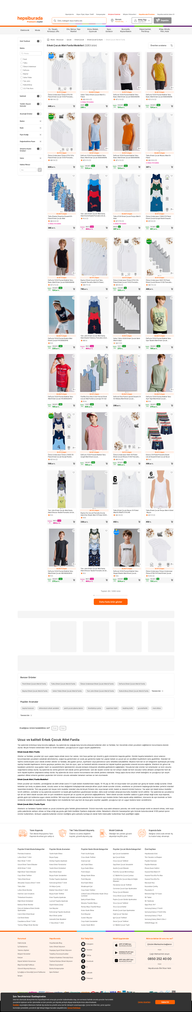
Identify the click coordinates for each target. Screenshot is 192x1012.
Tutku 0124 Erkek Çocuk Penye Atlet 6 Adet (126, 217)
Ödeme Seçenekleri (56, 965)
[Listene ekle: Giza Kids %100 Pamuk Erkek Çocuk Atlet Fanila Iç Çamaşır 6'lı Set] (106, 356)
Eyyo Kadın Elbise (87, 868)
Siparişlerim (69, 14)
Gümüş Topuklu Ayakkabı (58, 861)
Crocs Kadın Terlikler (88, 857)
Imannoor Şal (85, 861)
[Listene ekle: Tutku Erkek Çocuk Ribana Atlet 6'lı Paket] (171, 115)
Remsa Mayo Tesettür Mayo (91, 907)
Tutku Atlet (21, 886)
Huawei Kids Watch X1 (152, 872)
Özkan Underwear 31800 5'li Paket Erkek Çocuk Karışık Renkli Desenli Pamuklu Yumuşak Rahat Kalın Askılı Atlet (158, 217)
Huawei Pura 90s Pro (152, 879)
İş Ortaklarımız (23, 947)
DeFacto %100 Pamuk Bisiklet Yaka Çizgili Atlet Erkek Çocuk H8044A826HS (93, 456)
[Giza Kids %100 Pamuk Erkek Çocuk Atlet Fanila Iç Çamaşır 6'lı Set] (94, 373)
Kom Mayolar (85, 914)
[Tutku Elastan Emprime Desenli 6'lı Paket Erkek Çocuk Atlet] (61, 193)
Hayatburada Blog (55, 943)
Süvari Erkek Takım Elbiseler (27, 864)
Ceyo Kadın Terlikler (88, 890)
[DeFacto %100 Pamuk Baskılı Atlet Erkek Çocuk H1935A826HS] (61, 315)
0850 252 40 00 (159, 959)
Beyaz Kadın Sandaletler (57, 875)
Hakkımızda (22, 943)
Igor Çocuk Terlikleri (120, 918)
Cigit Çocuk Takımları (120, 914)
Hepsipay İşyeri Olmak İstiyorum (60, 950)
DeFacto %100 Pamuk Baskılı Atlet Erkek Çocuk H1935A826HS (60, 339)
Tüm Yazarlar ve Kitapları (153, 857)
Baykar (25, 74)
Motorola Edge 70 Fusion (153, 894)
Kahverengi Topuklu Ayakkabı (59, 912)
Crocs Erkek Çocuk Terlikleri (123, 896)
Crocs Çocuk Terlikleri (120, 861)
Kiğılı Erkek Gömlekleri (25, 901)
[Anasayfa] (48, 39)
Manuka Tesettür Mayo (89, 903)
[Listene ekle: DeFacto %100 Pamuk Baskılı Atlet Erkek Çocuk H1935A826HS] (73, 297)
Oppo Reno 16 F (150, 905)
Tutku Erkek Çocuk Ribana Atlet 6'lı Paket (158, 156)
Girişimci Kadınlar (114, 14)
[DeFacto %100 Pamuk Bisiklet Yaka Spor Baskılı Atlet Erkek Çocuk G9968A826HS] (159, 315)
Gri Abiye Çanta (54, 886)
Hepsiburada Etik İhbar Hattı (159, 968)
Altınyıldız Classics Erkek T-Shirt (29, 883)
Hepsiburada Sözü (151, 854)
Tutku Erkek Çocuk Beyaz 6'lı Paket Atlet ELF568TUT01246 (125, 511)
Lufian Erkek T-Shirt (24, 857)
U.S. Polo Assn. (28, 88)
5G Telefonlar (149, 901)
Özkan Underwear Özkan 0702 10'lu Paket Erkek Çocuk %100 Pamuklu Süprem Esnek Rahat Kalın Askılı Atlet (61, 156)
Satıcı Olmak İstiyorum (57, 947)
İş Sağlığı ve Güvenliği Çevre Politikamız (31, 972)
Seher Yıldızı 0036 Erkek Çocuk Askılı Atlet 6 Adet (126, 339)
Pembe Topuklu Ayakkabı (58, 879)
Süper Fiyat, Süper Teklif (85, 14)
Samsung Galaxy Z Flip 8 (153, 916)
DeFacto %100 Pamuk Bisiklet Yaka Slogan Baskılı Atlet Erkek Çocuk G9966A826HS (125, 572)
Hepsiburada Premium (147, 14)
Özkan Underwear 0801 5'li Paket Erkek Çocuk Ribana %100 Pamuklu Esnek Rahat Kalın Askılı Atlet (158, 281)
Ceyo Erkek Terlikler (25, 875)
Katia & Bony (27, 85)
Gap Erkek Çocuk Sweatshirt (123, 864)
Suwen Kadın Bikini (88, 925)
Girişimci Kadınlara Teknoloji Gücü (61, 957)
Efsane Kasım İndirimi (152, 868)
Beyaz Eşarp (53, 857)
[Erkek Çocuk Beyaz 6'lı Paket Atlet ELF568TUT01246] (127, 489)
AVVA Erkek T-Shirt (24, 868)
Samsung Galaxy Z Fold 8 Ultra (155, 912)
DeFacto (26, 70)
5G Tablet (148, 897)
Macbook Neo (150, 883)
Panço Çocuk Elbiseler (121, 892)
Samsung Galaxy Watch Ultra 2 (155, 919)
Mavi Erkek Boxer (55, 872)
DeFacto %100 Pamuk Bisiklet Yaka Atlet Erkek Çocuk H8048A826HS (60, 572)
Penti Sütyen (85, 872)
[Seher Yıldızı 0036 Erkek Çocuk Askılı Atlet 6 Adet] (127, 315)
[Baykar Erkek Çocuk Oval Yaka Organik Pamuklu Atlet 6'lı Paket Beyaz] (94, 257)
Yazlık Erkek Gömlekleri (57, 868)
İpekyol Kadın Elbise (88, 899)
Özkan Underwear (29, 66)
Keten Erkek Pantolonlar (57, 864)
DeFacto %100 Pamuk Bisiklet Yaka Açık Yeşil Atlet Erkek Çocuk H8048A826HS (158, 398)
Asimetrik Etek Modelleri (57, 919)
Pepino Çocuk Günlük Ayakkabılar (125, 899)
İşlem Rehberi (54, 972)
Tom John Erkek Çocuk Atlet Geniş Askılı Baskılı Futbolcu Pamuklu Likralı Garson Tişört (94, 337)
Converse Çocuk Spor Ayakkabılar (125, 888)
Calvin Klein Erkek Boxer (26, 914)
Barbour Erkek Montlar (25, 905)
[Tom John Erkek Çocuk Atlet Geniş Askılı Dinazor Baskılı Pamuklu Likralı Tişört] (61, 489)
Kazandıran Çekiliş (151, 886)
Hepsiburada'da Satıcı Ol (165, 14)
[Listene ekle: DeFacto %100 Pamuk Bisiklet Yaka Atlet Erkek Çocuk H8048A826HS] (73, 530)
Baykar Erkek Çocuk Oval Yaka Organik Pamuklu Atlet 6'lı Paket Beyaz (92, 281)
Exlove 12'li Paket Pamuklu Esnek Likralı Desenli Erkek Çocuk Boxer (158, 456)
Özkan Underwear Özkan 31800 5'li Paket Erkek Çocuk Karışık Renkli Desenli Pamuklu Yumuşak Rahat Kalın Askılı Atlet (61, 456)
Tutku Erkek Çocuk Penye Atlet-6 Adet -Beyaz (159, 511)
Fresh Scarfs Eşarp (87, 854)
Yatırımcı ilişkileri (23, 950)
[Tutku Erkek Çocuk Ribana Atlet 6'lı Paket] (159, 132)
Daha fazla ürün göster (110, 602)
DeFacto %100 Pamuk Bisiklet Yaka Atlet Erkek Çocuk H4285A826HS (60, 398)
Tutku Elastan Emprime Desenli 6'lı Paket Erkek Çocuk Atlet (60, 217)
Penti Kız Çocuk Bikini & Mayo (123, 872)
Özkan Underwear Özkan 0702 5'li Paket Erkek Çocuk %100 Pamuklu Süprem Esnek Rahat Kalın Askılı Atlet (61, 96)
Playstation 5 (149, 890)
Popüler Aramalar (151, 861)
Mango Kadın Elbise (88, 875)
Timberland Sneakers (25, 897)
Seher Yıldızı (27, 77)
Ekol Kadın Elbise (87, 883)
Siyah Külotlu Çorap (56, 905)
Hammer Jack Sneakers (26, 894)
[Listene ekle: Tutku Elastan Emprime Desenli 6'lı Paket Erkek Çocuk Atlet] (73, 175)
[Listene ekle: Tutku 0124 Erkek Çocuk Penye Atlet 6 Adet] (139, 175)
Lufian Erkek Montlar (25, 890)
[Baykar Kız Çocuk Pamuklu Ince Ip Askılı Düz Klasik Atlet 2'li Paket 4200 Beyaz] (94, 489)
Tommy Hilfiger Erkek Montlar (28, 925)
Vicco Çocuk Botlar (119, 907)
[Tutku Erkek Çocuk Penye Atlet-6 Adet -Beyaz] (159, 489)
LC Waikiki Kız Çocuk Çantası (123, 875)
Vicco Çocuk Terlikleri (120, 903)
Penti (25, 59)
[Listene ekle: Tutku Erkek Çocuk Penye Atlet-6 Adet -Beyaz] (171, 472)
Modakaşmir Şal (86, 886)
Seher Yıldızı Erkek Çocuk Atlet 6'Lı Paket (93, 96)
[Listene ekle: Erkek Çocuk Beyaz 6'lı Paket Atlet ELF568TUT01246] (139, 472)
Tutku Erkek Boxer (24, 879)
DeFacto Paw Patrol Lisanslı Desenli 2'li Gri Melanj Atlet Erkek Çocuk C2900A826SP (127, 398)
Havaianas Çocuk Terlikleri (122, 885)
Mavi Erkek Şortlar (55, 916)
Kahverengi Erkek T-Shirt (58, 883)
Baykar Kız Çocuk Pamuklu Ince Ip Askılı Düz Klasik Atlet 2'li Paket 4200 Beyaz (94, 514)
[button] (61, 106)
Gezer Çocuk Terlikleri (120, 921)
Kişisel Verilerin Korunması (27, 961)
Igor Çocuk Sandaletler (121, 854)
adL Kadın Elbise (86, 864)
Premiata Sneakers (24, 854)
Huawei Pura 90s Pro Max (154, 875)
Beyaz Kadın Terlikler (56, 894)
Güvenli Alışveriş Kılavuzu (27, 968)
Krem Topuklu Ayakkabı (57, 897)
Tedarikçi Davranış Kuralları (58, 954)
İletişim (20, 976)
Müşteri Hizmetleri (129, 14)
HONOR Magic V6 (151, 923)
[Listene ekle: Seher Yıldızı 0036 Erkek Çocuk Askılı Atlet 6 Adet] (139, 297)
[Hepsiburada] (30, 18)
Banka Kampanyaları (56, 968)
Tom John (26, 81)
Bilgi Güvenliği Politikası (26, 965)
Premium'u (32, 22)
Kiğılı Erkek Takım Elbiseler (27, 872)
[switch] (39, 41)
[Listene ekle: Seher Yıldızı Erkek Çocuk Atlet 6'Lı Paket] (106, 54)
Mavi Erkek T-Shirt (24, 861)
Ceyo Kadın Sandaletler (89, 921)
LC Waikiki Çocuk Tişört (121, 925)
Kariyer (20, 957)
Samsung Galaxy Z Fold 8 (153, 908)
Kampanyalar (100, 14)
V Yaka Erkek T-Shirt (56, 923)
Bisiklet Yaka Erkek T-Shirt (58, 890)
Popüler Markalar (151, 864)
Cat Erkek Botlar (23, 918)
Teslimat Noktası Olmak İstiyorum (60, 961)
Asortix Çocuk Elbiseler (121, 868)
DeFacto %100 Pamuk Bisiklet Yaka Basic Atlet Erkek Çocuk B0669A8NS (126, 96)
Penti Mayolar (86, 879)
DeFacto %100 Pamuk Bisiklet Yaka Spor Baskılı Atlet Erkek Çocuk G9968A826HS (158, 339)
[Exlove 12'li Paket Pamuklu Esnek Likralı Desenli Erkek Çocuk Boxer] (159, 431)
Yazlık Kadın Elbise (55, 854)
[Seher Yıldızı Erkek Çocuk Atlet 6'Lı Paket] (94, 71)
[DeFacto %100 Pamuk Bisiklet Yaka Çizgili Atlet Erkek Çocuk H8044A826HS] (94, 431)
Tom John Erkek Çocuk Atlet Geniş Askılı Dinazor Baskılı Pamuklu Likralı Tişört (61, 511)
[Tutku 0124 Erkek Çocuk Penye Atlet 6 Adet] (127, 193)
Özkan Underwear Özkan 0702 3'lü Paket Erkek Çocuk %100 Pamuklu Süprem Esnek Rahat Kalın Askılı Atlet (126, 281)
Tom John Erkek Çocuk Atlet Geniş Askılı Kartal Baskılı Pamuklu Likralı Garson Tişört (93, 215)
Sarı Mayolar (53, 908)
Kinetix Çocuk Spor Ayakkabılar (124, 910)
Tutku (25, 63)
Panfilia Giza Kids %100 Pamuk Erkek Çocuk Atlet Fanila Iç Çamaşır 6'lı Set (94, 398)
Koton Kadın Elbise (87, 910)
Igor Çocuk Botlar (119, 857)
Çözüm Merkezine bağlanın (159, 944)
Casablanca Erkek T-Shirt (27, 921)
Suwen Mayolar (86, 918)
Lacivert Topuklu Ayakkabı (58, 901)
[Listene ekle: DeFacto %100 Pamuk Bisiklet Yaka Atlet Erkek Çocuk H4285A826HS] (73, 356)
